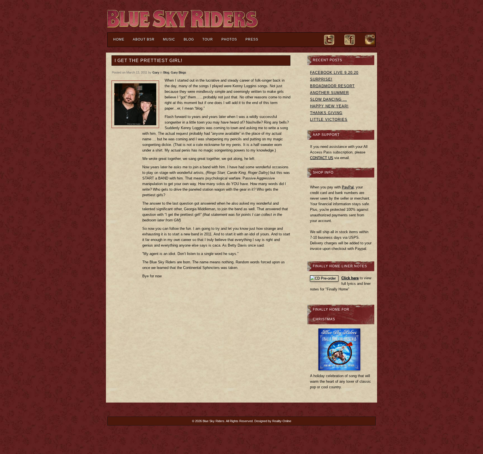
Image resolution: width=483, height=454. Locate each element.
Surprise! (321, 79)
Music (169, 39)
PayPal (348, 187)
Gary (155, 72)
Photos (229, 39)
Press (251, 39)
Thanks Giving (326, 113)
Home (118, 39)
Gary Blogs (178, 72)
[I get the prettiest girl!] (135, 104)
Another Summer (329, 93)
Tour (207, 39)
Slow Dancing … (328, 99)
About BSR (144, 39)
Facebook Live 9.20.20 (334, 72)
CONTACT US (321, 158)
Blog (189, 39)
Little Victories (328, 119)
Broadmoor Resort (332, 86)
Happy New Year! (329, 106)
